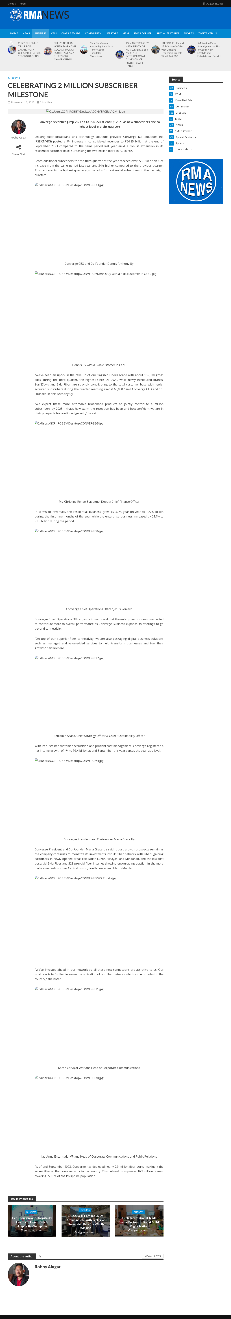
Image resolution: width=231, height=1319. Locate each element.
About (23, 3)
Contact (12, 3)
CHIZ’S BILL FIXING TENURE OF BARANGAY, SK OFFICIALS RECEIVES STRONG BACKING (29, 50)
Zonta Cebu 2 (207, 33)
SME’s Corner (143, 33)
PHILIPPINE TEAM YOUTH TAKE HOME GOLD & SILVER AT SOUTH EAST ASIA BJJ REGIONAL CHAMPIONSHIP (65, 51)
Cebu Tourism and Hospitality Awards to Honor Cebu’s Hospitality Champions (101, 50)
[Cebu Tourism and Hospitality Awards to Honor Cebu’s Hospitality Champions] (83, 50)
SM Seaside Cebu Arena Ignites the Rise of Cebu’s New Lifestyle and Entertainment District (209, 50)
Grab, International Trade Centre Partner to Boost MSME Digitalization (139, 1222)
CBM (54, 33)
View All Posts (153, 1256)
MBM (126, 33)
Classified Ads (70, 33)
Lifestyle (112, 33)
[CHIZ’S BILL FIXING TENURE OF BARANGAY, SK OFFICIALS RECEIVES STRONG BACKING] (11, 50)
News (26, 33)
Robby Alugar (18, 137)
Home (14, 33)
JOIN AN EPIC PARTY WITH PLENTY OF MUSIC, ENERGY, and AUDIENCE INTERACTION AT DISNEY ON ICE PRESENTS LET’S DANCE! (137, 54)
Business (40, 33)
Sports (189, 33)
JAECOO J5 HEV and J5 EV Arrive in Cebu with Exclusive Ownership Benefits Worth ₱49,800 (173, 50)
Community (93, 33)
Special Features (167, 33)
